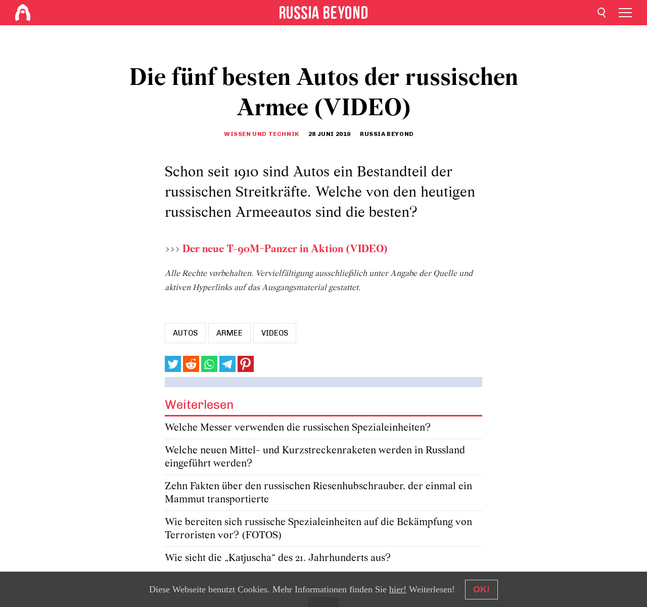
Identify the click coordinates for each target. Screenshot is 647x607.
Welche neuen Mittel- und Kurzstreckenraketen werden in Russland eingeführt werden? (315, 457)
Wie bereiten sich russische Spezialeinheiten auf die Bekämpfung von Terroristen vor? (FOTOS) (318, 529)
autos (185, 333)
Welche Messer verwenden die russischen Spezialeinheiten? (298, 428)
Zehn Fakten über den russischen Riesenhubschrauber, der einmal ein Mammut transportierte (318, 493)
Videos (274, 333)
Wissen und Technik (261, 133)
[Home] (22, 12)
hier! (397, 589)
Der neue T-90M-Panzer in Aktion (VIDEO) (285, 249)
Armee (229, 333)
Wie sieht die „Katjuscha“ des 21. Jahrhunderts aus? (278, 558)
